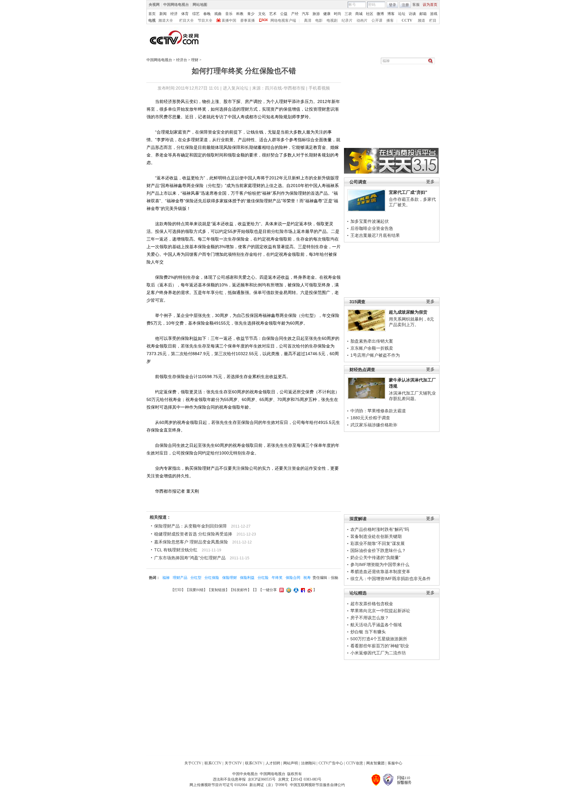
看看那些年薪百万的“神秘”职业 (379, 645)
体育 (185, 14)
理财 (194, 60)
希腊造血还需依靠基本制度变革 (380, 571)
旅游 (316, 14)
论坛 (401, 14)
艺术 (273, 14)
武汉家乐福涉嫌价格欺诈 (373, 424)
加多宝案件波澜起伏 (369, 221)
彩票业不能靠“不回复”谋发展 (377, 543)
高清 (307, 20)
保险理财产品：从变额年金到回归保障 (190, 526)
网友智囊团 (375, 763)
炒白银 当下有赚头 (368, 631)
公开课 (376, 20)
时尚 (337, 14)
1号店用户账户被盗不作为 (375, 355)
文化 (262, 14)
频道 (421, 20)
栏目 (432, 20)
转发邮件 (240, 590)
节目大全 (205, 20)
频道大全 (165, 20)
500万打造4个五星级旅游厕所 (378, 638)
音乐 (229, 14)
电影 (319, 20)
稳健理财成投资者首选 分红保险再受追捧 (193, 533)
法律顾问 (308, 763)
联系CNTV (253, 763)
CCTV (407, 20)
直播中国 (229, 20)
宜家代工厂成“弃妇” (408, 192)
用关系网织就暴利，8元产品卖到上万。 (411, 322)
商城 (359, 14)
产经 (294, 14)
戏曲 (218, 14)
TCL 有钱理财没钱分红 (175, 549)
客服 (416, 4)
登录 (392, 5)
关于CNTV (233, 763)
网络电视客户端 (283, 20)
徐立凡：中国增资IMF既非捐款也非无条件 (390, 578)
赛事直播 (247, 20)
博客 (391, 14)
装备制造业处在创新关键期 (376, 536)
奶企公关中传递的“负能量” (375, 557)
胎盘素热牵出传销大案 (371, 341)
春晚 (207, 14)
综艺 (196, 14)
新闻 (163, 14)
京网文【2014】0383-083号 (299, 779)
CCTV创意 (354, 763)
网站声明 (290, 763)
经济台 (181, 60)
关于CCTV (192, 763)
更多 (430, 181)
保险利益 (247, 578)
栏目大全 (186, 20)
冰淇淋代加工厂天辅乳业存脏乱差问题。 (412, 396)
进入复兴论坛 (235, 88)
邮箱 (423, 14)
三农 (348, 14)
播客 (390, 20)
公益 (284, 14)
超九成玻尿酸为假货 (408, 312)
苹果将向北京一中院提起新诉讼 (380, 610)
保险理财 (229, 578)
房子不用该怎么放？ (369, 617)
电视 (152, 20)
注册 (405, 5)
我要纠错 (196, 590)
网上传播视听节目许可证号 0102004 (218, 785)
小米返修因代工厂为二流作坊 (378, 652)
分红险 (263, 578)
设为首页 (430, 4)
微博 (380, 14)
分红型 (195, 578)
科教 (240, 14)
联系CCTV (213, 763)
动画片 (361, 20)
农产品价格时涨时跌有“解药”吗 (379, 529)
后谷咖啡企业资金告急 (371, 228)
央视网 (154, 4)
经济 (174, 14)
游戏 (433, 14)
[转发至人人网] (295, 590)
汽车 (305, 14)
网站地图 (200, 4)
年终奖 (277, 578)
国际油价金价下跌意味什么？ (378, 550)
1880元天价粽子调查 (370, 417)
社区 (369, 14)
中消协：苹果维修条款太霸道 (378, 410)
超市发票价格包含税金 (371, 603)
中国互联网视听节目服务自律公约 (317, 785)
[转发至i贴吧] (302, 590)
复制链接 (218, 590)
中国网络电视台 (176, 4)
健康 (327, 14)
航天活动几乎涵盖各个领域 (376, 624)
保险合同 (293, 578)
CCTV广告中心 (331, 763)
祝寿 (307, 578)
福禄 (166, 578)
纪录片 (347, 20)
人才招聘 (273, 763)
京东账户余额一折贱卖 (371, 348)
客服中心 (395, 763)
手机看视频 (319, 88)
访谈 (412, 14)
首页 (152, 14)
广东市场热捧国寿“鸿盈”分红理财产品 (190, 557)
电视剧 (332, 20)
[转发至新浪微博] (309, 590)
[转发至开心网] (281, 590)
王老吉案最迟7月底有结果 (375, 235)
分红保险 (211, 578)
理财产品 (180, 578)
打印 (178, 590)
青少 (251, 14)
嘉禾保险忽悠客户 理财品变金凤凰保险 (191, 541)
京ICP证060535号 (262, 779)
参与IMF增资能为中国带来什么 (379, 564)
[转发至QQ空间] (288, 590)
